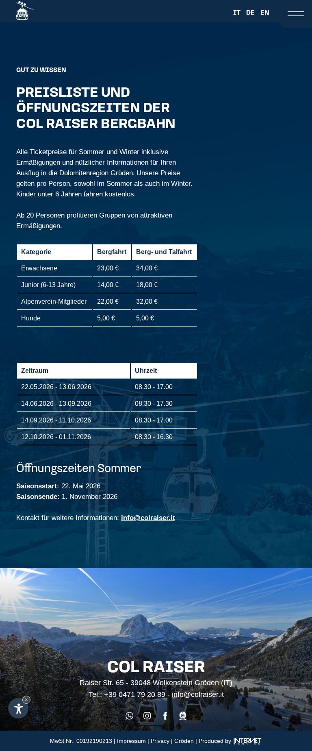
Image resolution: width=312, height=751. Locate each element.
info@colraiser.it (148, 518)
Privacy (160, 741)
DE (250, 12)
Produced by (216, 741)
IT (236, 12)
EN (264, 12)
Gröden (184, 741)
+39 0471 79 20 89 (134, 694)
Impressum (131, 741)
